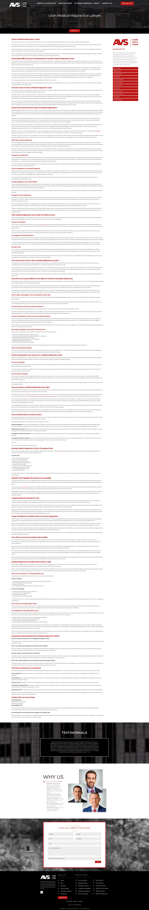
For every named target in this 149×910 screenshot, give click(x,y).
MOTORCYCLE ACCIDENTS (102, 888)
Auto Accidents (117, 68)
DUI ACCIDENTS (99, 880)
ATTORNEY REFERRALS (66, 891)
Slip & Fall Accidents (118, 91)
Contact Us (107, 3)
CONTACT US (64, 894)
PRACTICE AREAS (65, 888)
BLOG (62, 883)
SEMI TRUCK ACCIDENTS (84, 891)
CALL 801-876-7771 (119, 49)
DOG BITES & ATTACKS (83, 885)
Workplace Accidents (118, 79)
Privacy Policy (69, 901)
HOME (62, 880)
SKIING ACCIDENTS (100, 891)
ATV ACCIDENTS (99, 883)
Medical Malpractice (46, 3)
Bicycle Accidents (118, 85)
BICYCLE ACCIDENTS (83, 894)
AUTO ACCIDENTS (82, 880)
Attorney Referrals (83, 3)
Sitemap (75, 901)
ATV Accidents (117, 88)
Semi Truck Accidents (118, 82)
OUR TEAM (63, 885)
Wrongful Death (117, 71)
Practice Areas (65, 3)
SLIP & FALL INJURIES (100, 885)
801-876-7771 (127, 3)
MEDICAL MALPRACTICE (101, 893)
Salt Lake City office (60, 451)
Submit (98, 861)
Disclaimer (80, 901)
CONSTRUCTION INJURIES (84, 888)
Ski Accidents (117, 96)
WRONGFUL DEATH (82, 883)
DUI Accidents (117, 76)
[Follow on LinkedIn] (41, 892)
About (97, 3)
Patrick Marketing (77, 904)
